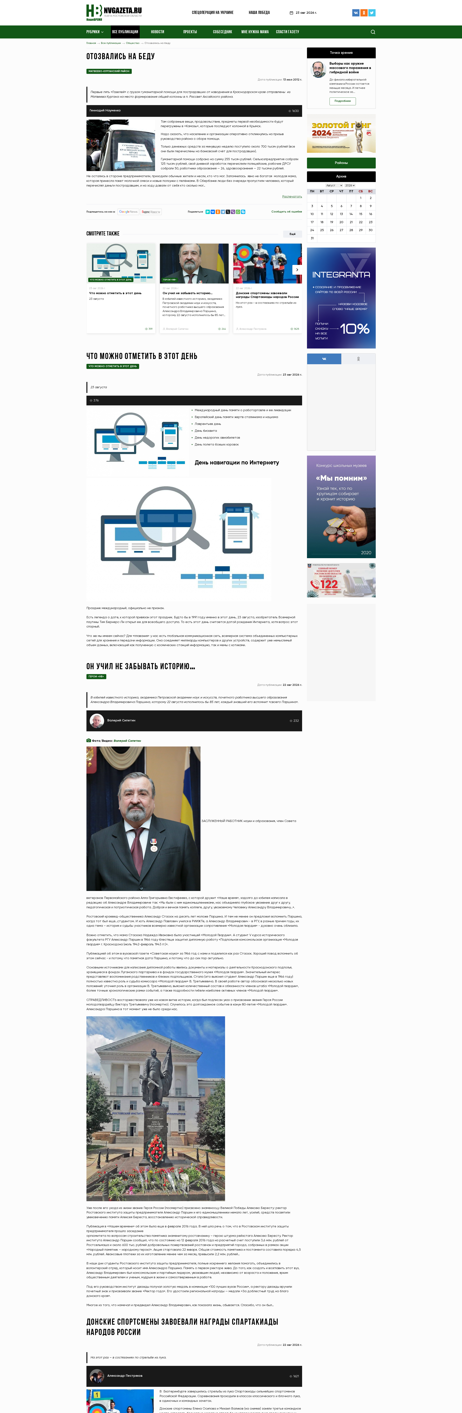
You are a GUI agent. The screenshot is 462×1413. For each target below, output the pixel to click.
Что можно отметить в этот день (111, 280)
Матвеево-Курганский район (109, 71)
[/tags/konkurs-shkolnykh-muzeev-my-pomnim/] (341, 507)
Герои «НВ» (169, 280)
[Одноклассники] (364, 12)
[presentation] (297, 270)
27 (341, 230)
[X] (228, 212)
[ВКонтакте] (355, 12)
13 (341, 214)
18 (322, 222)
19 (331, 222)
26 (332, 230)
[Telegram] (223, 212)
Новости (157, 32)
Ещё (293, 234)
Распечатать (292, 196)
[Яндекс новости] (151, 212)
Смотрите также (103, 234)
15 (360, 214)
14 (351, 214)
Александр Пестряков (252, 329)
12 (331, 214)
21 (351, 222)
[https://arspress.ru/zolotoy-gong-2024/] (341, 133)
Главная (91, 43)
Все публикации (125, 32)
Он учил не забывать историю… (188, 293)
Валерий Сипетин (177, 329)
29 (361, 230)
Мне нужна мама (255, 32)
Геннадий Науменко (105, 110)
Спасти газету (287, 32)
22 (361, 222)
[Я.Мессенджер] (208, 212)
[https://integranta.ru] (341, 298)
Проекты (190, 32)
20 (341, 222)
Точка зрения (341, 53)
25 (322, 230)
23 (370, 222)
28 (351, 230)
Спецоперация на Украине (213, 13)
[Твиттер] (372, 12)
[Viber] (233, 212)
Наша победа (259, 13)
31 (312, 238)
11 (322, 214)
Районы (341, 163)
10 (312, 214)
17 (312, 222)
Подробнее (343, 101)
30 (370, 230)
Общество (133, 43)
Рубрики (93, 32)
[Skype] (243, 212)
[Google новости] (128, 212)
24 (312, 230)
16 (370, 214)
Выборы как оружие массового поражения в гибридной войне (350, 68)
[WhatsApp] (238, 212)
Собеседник (222, 32)
